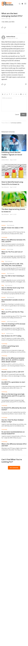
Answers (3, 225)
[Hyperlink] (19, 94)
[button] (21, 94)
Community (4, 237)
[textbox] (14, 98)
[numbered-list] (23, 94)
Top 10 (3, 333)
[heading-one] (9, 94)
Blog (2, 261)
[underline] (7, 94)
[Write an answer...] (26, 27)
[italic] (5, 94)
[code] (14, 94)
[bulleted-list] (25, 94)
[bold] (3, 94)
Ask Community (14, 467)
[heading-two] (12, 94)
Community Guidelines (16, 122)
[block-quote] (16, 94)
